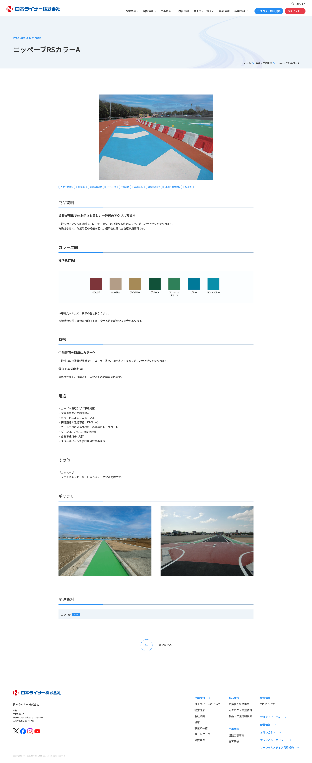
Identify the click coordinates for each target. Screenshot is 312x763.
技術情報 (183, 11)
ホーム (247, 63)
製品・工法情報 (264, 63)
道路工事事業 (236, 735)
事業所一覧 (201, 728)
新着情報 (224, 11)
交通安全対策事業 (239, 704)
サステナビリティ (204, 11)
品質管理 (200, 740)
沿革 (197, 722)
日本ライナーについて (208, 704)
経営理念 (200, 710)
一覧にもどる (164, 645)
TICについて (267, 704)
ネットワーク (202, 734)
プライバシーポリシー (273, 740)
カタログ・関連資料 (268, 11)
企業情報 (131, 11)
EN (304, 4)
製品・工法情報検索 (240, 716)
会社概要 (200, 716)
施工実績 (234, 741)
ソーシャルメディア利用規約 (277, 747)
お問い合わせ (295, 11)
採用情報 (239, 11)
